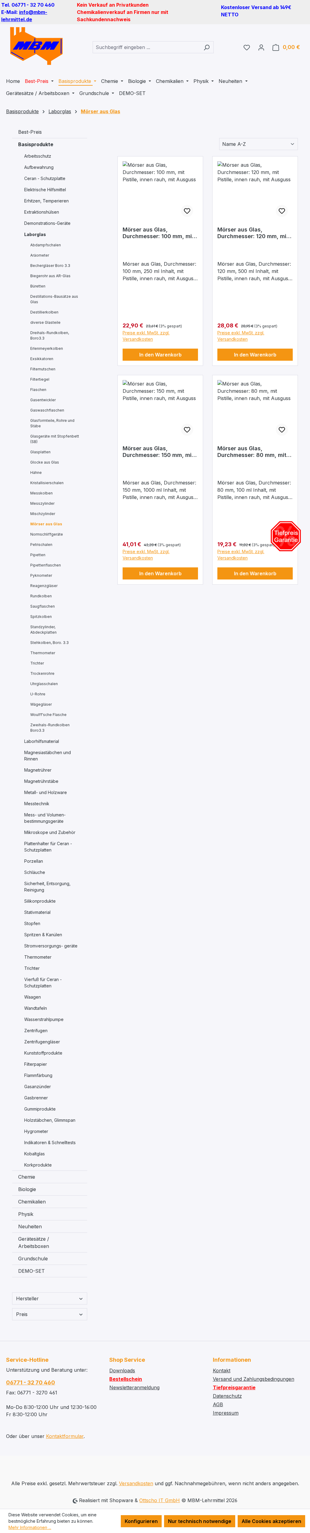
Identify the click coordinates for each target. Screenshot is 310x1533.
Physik (25, 1214)
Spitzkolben (41, 616)
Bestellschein (125, 1379)
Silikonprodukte (40, 901)
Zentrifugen (36, 1030)
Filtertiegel (39, 379)
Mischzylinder (42, 513)
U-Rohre (37, 694)
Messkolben (41, 493)
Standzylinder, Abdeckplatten (43, 630)
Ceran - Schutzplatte (44, 178)
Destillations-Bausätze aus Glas (54, 299)
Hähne (36, 472)
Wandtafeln (35, 1008)
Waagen (32, 997)
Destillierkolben (44, 312)
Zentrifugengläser (42, 1041)
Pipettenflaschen (45, 565)
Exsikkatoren (41, 358)
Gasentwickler (43, 400)
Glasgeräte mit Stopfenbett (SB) (54, 439)
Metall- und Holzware (45, 792)
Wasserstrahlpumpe (44, 1019)
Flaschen (38, 389)
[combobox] (146, 47)
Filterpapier (35, 1064)
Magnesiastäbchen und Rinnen (47, 755)
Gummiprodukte (40, 1108)
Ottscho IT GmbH (159, 1500)
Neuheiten (30, 1226)
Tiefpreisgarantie (234, 1387)
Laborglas (35, 234)
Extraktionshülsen (41, 212)
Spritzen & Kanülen (43, 934)
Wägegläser (41, 704)
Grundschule (33, 1259)
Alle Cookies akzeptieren (271, 1521)
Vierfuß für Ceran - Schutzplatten (43, 982)
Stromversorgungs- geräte (51, 945)
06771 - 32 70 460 (30, 1382)
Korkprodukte (38, 1164)
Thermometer (42, 653)
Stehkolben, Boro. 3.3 (49, 642)
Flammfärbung (38, 1075)
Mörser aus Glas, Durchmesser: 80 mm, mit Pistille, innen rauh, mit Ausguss (251, 451)
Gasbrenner (36, 1097)
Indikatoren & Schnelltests (50, 1142)
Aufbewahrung (39, 167)
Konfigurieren (141, 1521)
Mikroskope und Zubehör (49, 832)
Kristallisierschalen (47, 483)
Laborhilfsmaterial (41, 741)
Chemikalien (32, 1202)
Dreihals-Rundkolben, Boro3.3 (49, 335)
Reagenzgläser (44, 585)
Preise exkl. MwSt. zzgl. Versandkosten (146, 336)
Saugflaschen (42, 606)
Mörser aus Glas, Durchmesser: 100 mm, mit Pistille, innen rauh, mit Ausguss (158, 233)
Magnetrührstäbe (41, 781)
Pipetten (37, 555)
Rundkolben (41, 596)
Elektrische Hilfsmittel (45, 189)
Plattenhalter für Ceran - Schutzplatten (48, 846)
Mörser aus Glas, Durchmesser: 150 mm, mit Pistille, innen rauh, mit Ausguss (158, 451)
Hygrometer (36, 1131)
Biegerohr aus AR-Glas (50, 276)
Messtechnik (36, 803)
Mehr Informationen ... (29, 1527)
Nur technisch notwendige (199, 1521)
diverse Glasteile (45, 322)
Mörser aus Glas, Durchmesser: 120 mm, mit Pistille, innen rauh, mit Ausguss (253, 233)
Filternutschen (42, 369)
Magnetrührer (37, 770)
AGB (218, 1404)
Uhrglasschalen (44, 683)
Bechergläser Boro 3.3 (50, 265)
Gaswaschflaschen (47, 410)
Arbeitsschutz (37, 156)
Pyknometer (41, 575)
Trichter (37, 663)
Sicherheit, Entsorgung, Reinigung (47, 886)
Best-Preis (30, 132)
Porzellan (33, 861)
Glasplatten (40, 452)
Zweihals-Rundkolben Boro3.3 (50, 728)
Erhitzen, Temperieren (46, 200)
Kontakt (221, 1370)
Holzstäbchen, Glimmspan (49, 1120)
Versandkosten (136, 1483)
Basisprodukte (35, 144)
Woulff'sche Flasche (48, 714)
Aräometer (39, 255)
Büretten (37, 286)
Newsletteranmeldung (134, 1387)
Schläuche (34, 872)
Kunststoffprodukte (43, 1052)
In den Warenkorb (160, 355)
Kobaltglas (34, 1153)
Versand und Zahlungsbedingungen (253, 1379)
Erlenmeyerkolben (46, 348)
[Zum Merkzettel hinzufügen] (187, 211)
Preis (22, 1314)
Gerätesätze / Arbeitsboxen (33, 1242)
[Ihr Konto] (261, 47)
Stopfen (32, 923)
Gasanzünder (37, 1086)
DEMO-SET (31, 1271)
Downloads (122, 1370)
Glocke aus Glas (44, 462)
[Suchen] (207, 47)
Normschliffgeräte (46, 534)
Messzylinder (42, 503)
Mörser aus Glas (46, 524)
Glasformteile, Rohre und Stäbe (52, 423)
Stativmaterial (37, 912)
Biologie (27, 1189)
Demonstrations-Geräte (47, 223)
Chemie (26, 1177)
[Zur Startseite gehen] (36, 46)
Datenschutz (227, 1396)
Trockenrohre (42, 673)
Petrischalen (41, 544)
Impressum (226, 1413)
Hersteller (27, 1298)
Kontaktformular (65, 1436)
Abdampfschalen (45, 245)
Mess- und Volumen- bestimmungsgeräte (45, 818)
